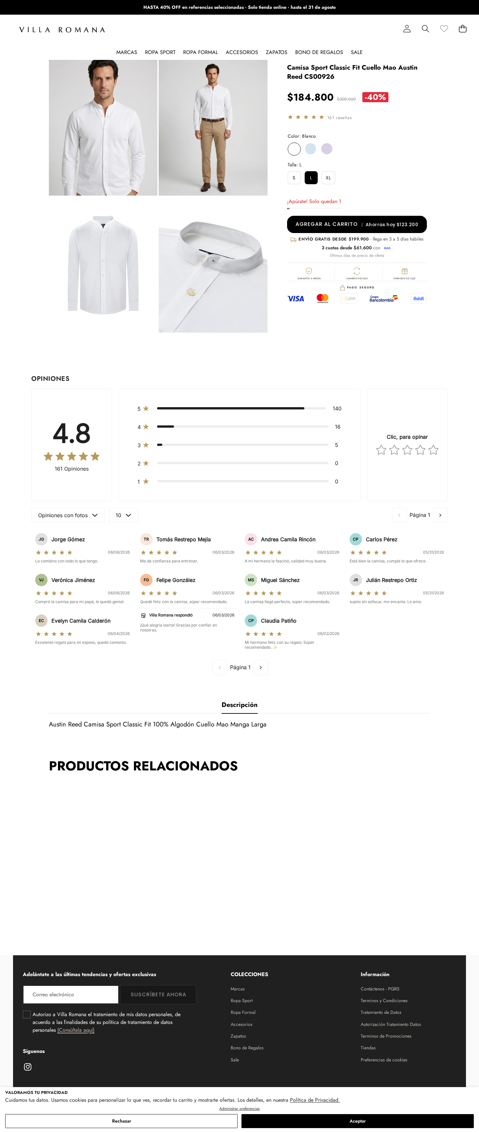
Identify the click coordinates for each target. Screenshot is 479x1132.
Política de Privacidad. (315, 1100)
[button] (453, 7)
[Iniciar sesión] (406, 28)
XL (328, 178)
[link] (444, 28)
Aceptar (358, 1121)
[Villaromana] (62, 29)
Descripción (240, 705)
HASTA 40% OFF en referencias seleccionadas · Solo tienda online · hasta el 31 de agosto (239, 7)
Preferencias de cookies (384, 1059)
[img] (306, 117)
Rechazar (121, 1121)
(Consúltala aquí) (75, 1030)
